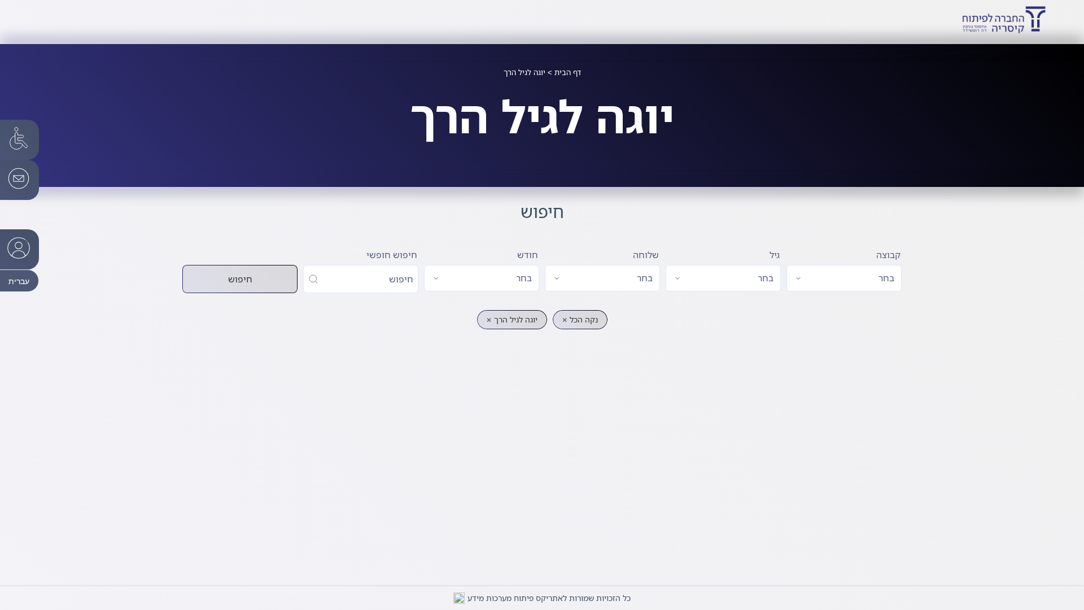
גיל (775, 255)
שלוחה (646, 255)
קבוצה (888, 255)
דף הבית (567, 72)
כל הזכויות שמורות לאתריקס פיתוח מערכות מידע (549, 597)
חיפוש (240, 279)
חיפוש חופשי (391, 255)
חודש (527, 255)
